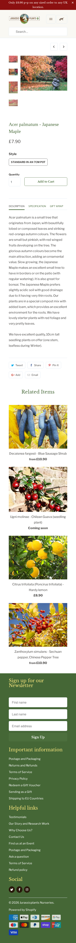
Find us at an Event (21, 843)
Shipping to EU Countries (26, 798)
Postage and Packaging (25, 759)
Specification (37, 206)
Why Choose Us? (20, 830)
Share (37, 365)
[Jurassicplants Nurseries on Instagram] (27, 889)
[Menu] (51, 19)
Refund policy (18, 870)
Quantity (14, 174)
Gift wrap (56, 206)
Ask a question (19, 856)
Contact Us (16, 837)
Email (35, 374)
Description (17, 206)
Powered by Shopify (22, 910)
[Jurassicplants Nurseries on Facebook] (19, 889)
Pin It (55, 365)
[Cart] (61, 19)
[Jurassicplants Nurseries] (24, 22)
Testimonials (18, 817)
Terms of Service (20, 772)
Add (17, 374)
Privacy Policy (18, 778)
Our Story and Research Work (29, 823)
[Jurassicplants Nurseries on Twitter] (12, 889)
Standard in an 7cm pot (28, 162)
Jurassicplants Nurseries (37, 902)
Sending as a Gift (20, 792)
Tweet (19, 365)
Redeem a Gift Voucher (25, 785)
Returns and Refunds (23, 765)
